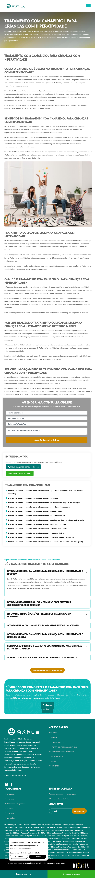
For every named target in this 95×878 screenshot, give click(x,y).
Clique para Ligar (25, 874)
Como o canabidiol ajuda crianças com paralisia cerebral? (42, 657)
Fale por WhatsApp (72, 874)
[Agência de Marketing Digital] (81, 865)
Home (6, 31)
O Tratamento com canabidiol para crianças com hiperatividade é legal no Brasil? (45, 635)
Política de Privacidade (30, 853)
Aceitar (37, 857)
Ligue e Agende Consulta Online (24, 467)
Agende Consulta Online (47, 440)
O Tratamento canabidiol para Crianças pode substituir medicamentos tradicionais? (39, 603)
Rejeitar (19, 857)
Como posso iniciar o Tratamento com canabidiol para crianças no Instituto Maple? (44, 647)
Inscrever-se (79, 811)
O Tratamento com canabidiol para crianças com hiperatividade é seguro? (45, 572)
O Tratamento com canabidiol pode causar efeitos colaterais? (43, 625)
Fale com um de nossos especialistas (47, 670)
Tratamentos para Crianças (23, 31)
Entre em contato (48, 707)
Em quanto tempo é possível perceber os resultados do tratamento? (39, 615)
